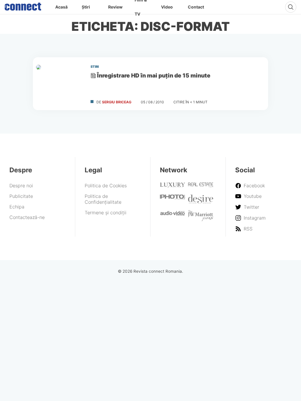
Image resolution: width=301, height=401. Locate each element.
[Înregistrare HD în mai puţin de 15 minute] (59, 83)
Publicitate (21, 196)
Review (115, 6)
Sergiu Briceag (116, 102)
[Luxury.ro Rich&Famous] (172, 186)
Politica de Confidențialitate (103, 199)
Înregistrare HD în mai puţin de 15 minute (153, 75)
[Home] (23, 5)
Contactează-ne (27, 217)
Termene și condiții (105, 212)
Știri (86, 6)
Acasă (61, 6)
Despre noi (21, 185)
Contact (196, 6)
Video (167, 6)
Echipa (16, 207)
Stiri (95, 67)
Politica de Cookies (106, 185)
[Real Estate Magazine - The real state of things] (200, 185)
